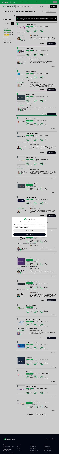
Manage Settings (29, 230)
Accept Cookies (29, 234)
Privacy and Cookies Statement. (21, 227)
